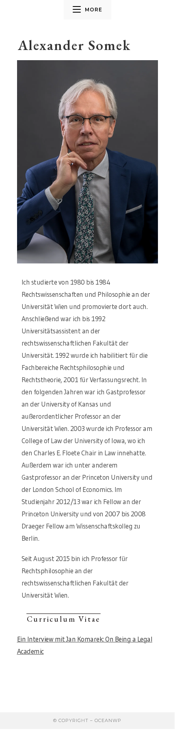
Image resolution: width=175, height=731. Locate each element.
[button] (63, 619)
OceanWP (108, 720)
